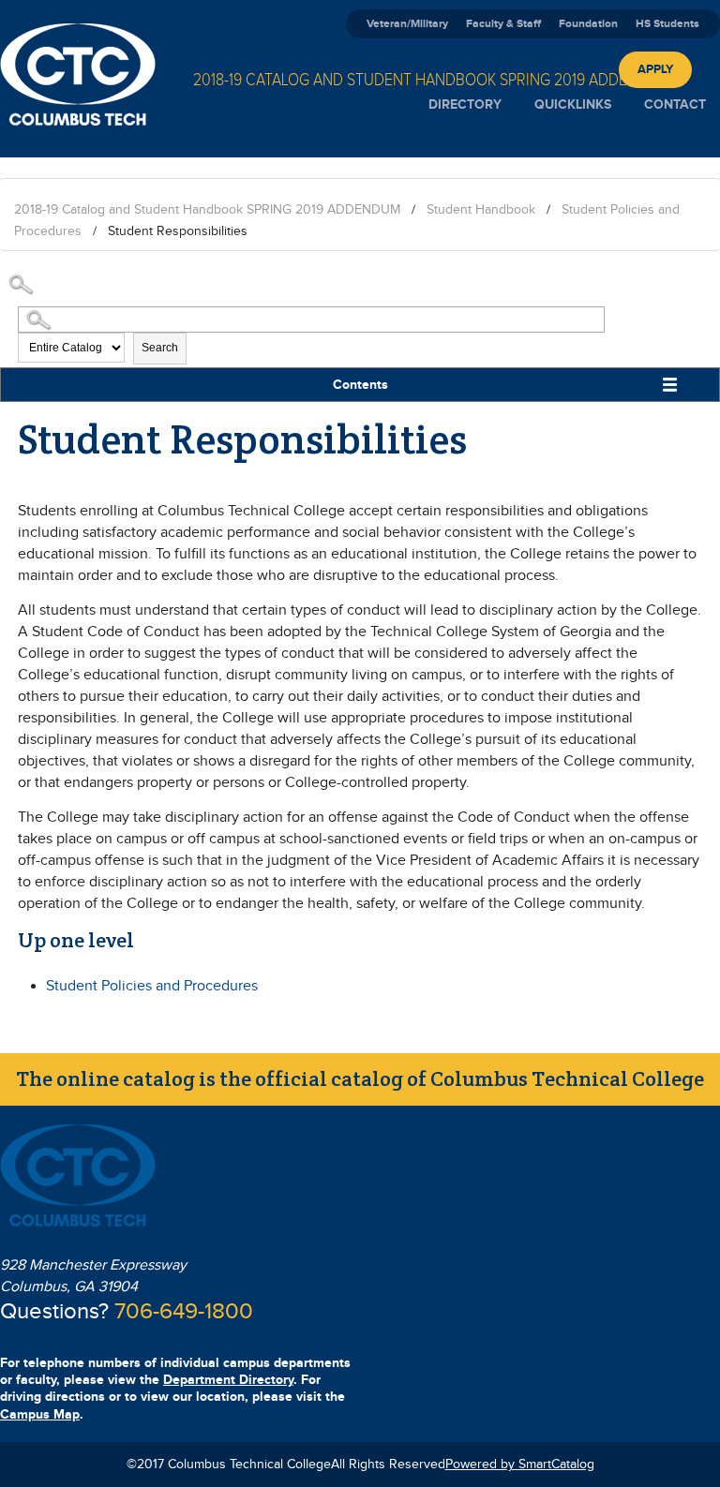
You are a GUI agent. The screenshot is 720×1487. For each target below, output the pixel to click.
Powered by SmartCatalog (519, 1464)
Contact (675, 104)
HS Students (667, 24)
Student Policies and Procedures (152, 986)
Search (160, 347)
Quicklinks (572, 104)
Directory (465, 104)
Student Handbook (481, 209)
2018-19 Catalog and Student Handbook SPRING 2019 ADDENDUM (207, 209)
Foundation (588, 24)
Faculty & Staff (503, 24)
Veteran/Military (407, 24)
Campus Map (40, 1414)
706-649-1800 (183, 1312)
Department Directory (228, 1380)
